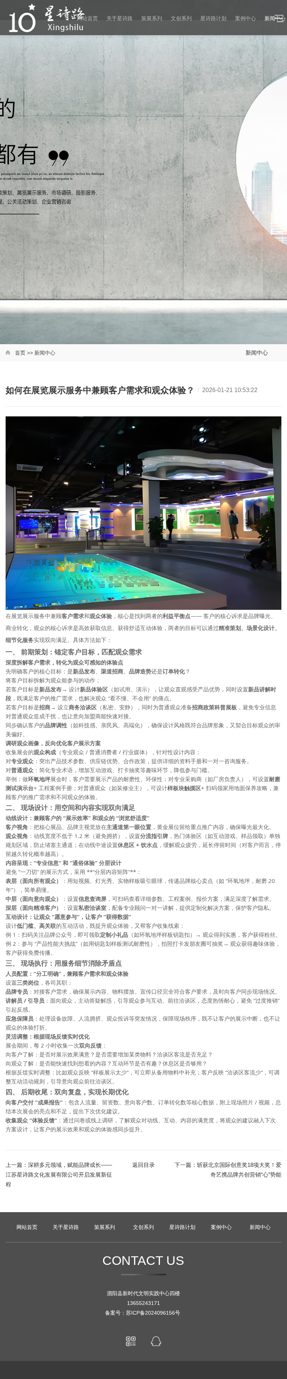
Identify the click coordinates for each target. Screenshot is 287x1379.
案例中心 (221, 1227)
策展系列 (104, 1227)
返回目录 (143, 1165)
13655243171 (143, 1303)
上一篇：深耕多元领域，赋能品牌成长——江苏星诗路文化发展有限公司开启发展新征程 (59, 1174)
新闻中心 (44, 353)
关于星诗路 (66, 1227)
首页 (20, 353)
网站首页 (26, 1227)
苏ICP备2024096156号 (154, 1313)
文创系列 (143, 1227)
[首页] (9, 353)
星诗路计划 (182, 1227)
